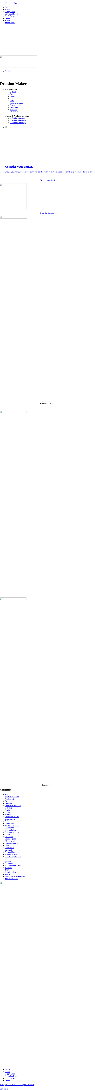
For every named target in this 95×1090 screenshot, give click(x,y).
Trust (7, 870)
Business (8, 801)
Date (12, 101)
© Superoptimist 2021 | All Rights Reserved (17, 1085)
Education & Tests (12, 817)
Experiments (10, 819)
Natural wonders (11, 843)
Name (12, 96)
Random (13, 110)
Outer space (9, 848)
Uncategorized (10, 872)
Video (7, 874)
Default (13, 92)
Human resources (12, 832)
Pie (6, 859)
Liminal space (10, 839)
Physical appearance (13, 856)
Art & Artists (10, 1078)
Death (7, 810)
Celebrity (8, 803)
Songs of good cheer (13, 865)
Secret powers (10, 863)
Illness (7, 834)
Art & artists (9, 799)
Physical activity (11, 854)
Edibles (8, 814)
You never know (11, 879)
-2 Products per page (18, 120)
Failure (7, 821)
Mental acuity (10, 841)
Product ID (14, 112)
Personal (8, 850)
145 (6, 794)
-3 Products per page (18, 123)
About (7, 1072)
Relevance (14, 107)
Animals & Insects (12, 797)
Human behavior (11, 830)
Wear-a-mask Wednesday (15, 876)
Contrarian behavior (13, 806)
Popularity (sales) (16, 103)
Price (12, 98)
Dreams (8, 812)
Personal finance (11, 852)
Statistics (8, 868)
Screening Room (11, 1076)
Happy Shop (10, 1074)
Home (7, 1069)
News (7, 845)
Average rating (15, 105)
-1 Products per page (18, 118)
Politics (8, 861)
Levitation (9, 837)
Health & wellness (12, 825)
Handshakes (9, 823)
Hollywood (9, 828)
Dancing (8, 808)
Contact (8, 1080)
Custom (13, 94)
